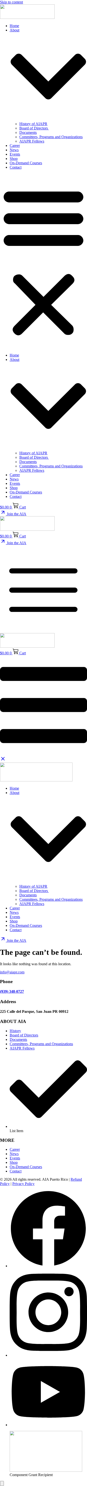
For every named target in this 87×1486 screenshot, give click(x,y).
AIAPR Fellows (31, 141)
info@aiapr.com (12, 972)
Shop (14, 159)
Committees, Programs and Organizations (51, 137)
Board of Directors (34, 128)
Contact (16, 167)
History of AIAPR (33, 124)
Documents (28, 132)
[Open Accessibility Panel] (2, 1483)
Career (15, 145)
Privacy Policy (23, 1184)
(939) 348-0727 (12, 991)
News (14, 150)
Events (15, 154)
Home (14, 26)
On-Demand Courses (26, 163)
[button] (43, 261)
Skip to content (11, 2)
